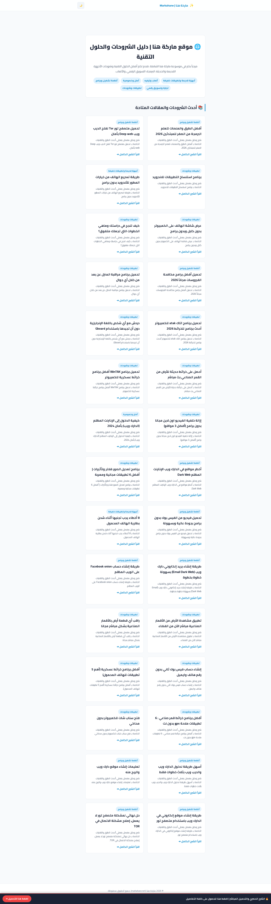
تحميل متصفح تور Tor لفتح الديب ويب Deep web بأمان (116, 131)
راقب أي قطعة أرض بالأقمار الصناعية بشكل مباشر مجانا (120, 623)
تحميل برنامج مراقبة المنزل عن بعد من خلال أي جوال (115, 277)
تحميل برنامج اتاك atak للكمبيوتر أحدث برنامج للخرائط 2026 (178, 325)
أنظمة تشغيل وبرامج (107, 80)
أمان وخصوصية (131, 80)
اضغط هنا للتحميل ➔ (17, 899)
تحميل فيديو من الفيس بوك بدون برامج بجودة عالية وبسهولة (177, 520)
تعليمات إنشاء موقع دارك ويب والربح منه (118, 769)
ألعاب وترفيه (151, 80)
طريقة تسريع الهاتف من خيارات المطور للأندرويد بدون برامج (118, 179)
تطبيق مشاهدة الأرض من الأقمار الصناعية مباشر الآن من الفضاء (178, 623)
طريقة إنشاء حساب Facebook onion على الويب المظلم (115, 569)
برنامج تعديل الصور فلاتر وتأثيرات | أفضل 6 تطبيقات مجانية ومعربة (116, 471)
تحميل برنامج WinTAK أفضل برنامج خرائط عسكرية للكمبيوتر (116, 374)
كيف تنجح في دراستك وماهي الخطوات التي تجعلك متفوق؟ (119, 228)
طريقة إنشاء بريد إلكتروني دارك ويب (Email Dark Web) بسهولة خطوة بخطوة (179, 572)
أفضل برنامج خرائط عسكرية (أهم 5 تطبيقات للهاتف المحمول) (116, 672)
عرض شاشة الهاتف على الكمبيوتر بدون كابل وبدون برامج (177, 228)
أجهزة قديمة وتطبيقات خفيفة (179, 80)
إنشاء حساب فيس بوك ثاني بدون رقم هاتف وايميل (178, 672)
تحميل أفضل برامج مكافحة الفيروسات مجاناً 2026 (182, 277)
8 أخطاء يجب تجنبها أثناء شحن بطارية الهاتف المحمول (119, 520)
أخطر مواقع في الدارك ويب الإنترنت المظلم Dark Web (177, 471)
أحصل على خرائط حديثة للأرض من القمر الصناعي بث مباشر (178, 374)
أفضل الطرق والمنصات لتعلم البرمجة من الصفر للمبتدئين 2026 (178, 131)
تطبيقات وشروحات (131, 88)
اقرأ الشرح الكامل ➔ (190, 154)
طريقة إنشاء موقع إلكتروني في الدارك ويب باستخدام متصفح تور (179, 818)
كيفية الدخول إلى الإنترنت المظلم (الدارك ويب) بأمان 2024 (116, 423)
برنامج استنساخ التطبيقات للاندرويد (176, 177)
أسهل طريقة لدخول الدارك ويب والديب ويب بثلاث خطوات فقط (179, 769)
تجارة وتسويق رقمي (157, 88)
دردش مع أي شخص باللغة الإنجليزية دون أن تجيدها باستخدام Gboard (115, 325)
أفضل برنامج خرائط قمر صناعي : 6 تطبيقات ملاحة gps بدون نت (178, 720)
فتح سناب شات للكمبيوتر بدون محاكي (118, 720)
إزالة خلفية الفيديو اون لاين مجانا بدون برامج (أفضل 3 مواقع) (178, 423)
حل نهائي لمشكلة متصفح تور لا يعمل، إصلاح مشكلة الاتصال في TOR (117, 821)
